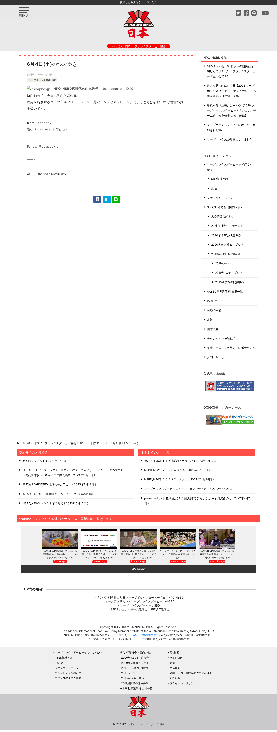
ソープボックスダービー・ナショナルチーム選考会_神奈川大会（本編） (178, 554)
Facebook (44, 123)
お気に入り (61, 130)
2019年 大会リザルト (229, 272)
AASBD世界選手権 (145, 635)
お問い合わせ (215, 357)
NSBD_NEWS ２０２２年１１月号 (178, 479)
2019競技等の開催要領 (230, 282)
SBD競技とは (219, 179)
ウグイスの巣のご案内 (68, 678)
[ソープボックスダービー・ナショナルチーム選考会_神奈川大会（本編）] (178, 539)
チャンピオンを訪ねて (221, 338)
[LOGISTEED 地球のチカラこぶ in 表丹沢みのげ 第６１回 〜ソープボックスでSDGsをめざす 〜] (217, 539)
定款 (210, 319)
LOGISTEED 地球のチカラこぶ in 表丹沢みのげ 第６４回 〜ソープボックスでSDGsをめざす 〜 (60, 554)
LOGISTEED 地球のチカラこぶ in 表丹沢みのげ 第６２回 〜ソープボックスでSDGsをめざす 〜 (138, 554)
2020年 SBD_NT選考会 (226, 235)
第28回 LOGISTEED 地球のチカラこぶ (180, 460)
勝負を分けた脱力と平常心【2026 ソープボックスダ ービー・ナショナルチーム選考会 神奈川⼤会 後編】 (231, 110)
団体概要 (212, 329)
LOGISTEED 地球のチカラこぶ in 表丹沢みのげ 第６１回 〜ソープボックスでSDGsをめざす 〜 (217, 554)
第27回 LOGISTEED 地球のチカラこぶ (59, 484)
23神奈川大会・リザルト (227, 225)
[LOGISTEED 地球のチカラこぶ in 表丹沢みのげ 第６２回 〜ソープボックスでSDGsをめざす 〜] (138, 539)
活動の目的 (214, 310)
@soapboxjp (88, 88)
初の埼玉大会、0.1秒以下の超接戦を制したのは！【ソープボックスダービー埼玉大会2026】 (231, 71)
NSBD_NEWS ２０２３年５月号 (55, 503)
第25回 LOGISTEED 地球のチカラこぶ (59, 494)
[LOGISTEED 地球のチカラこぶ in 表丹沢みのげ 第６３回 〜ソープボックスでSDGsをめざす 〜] (99, 539)
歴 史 (214, 188)
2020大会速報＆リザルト (227, 244)
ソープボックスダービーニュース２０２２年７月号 (188, 488)
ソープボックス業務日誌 (42, 80)
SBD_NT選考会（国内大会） (225, 207)
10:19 (129, 88)
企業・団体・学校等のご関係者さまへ (231, 347)
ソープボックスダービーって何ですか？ (229, 167)
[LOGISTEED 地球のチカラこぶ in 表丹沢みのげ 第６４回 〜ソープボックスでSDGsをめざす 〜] (60, 539)
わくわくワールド (45, 460)
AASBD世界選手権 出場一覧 (225, 291)
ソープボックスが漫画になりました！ (231, 139)
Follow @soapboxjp (43, 146)
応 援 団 (212, 301)
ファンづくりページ (220, 197)
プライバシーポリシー (183, 683)
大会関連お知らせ (222, 216)
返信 (30, 130)
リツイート (43, 130)
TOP (52, 443)
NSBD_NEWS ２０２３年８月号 (176, 470)
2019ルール (222, 263)
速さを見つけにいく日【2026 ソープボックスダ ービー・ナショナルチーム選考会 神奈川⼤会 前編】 (231, 90)
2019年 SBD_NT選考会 (226, 254)
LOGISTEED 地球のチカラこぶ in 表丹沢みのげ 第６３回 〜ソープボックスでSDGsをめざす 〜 (99, 554)
